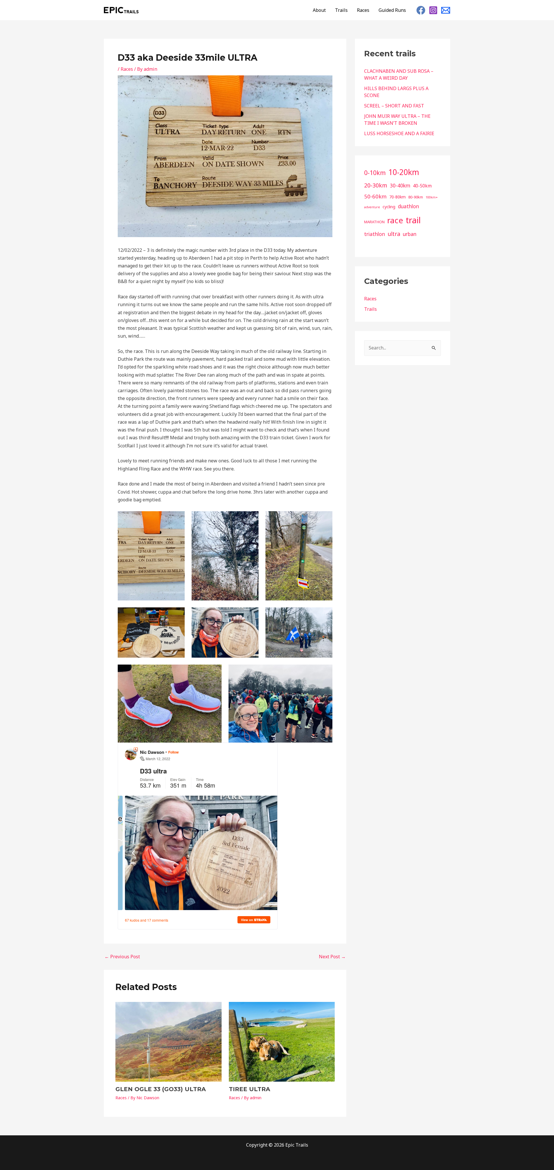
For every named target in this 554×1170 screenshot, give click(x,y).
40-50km (422, 186)
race (395, 220)
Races (363, 10)
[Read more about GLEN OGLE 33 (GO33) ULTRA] (168, 1041)
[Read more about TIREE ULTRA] (282, 1041)
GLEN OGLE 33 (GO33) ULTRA (160, 1089)
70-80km (397, 197)
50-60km (375, 196)
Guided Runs (392, 10)
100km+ (432, 197)
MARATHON (374, 221)
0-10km (375, 172)
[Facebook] (420, 10)
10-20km (403, 172)
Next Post (332, 956)
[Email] (445, 10)
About (319, 10)
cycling (389, 206)
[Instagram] (433, 10)
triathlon (374, 234)
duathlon (408, 206)
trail (413, 220)
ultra (394, 234)
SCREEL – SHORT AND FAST (394, 106)
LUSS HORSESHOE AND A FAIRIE (399, 133)
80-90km (415, 197)
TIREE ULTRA (249, 1089)
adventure (372, 207)
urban (409, 234)
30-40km (400, 185)
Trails (341, 10)
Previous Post (122, 956)
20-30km (375, 185)
